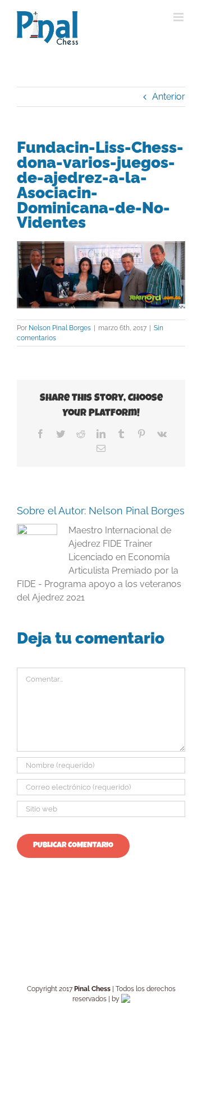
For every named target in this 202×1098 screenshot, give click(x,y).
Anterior (168, 96)
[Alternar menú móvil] (179, 17)
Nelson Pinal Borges (60, 328)
